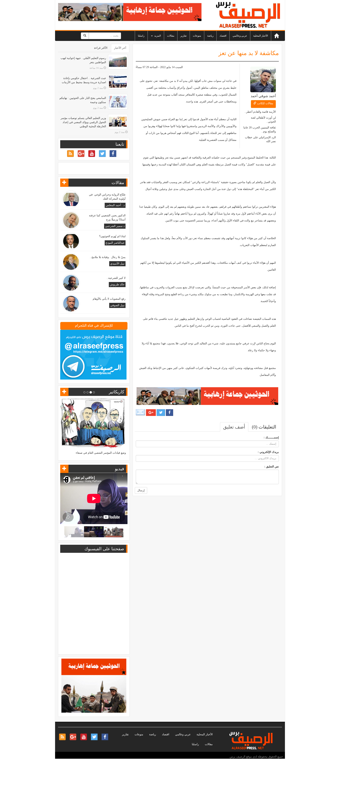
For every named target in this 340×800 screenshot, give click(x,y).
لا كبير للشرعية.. (116, 277)
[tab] (264, 427)
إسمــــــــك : (271, 437)
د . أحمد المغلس (115, 205)
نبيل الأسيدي (117, 263)
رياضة (210, 35)
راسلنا (141, 35)
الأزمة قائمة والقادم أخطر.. (260, 111)
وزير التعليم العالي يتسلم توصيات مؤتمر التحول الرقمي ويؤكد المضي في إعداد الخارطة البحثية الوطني (83, 122)
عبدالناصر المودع (115, 242)
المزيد (157, 35)
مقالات (170, 35)
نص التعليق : (271, 466)
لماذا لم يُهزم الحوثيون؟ (112, 236)
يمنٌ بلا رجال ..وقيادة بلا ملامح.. (108, 257)
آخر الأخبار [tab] (120, 47)
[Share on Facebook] (169, 412)
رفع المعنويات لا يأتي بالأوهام (109, 298)
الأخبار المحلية (260, 35)
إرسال (141, 490)
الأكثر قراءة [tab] (100, 47)
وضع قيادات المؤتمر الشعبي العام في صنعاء (101, 452)
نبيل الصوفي (117, 305)
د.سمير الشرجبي (115, 226)
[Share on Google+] (151, 412)
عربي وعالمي (240, 35)
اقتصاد (223, 35)
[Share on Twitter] (161, 412)
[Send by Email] (140, 412)
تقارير (183, 35)
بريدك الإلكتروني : (268, 452)
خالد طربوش (117, 284)
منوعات (197, 35)
